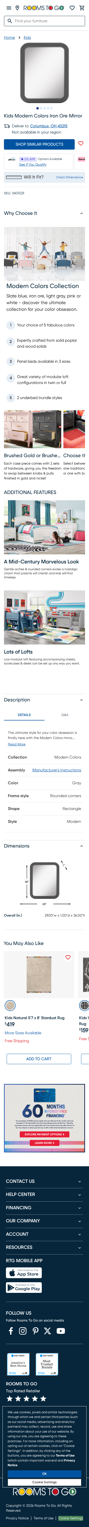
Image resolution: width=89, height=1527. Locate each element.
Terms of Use (43, 1518)
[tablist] (44, 715)
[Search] (8, 21)
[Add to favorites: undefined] (81, 143)
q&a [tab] (64, 715)
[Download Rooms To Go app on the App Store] (24, 1272)
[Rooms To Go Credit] (44, 1111)
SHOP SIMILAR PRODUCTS (39, 144)
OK (44, 1474)
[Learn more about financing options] (44, 1145)
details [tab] (24, 715)
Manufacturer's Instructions (56, 770)
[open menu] (9, 8)
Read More (16, 744)
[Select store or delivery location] (17, 7)
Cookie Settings (70, 1518)
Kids (27, 38)
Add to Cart (38, 1059)
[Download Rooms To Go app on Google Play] (24, 1287)
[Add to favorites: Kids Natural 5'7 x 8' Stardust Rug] (68, 957)
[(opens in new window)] (11, 1331)
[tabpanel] (44, 776)
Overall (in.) (13, 915)
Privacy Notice (17, 1518)
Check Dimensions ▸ (69, 177)
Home (9, 38)
